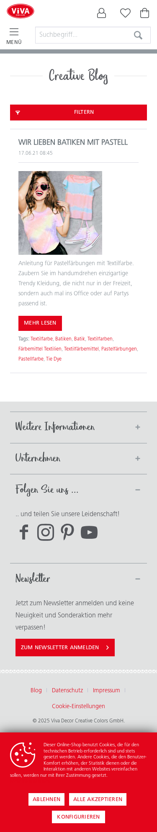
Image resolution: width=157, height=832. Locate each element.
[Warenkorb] (145, 15)
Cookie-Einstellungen (78, 707)
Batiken (63, 339)
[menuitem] (101, 15)
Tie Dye (54, 359)
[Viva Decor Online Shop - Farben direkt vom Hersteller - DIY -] (20, 21)
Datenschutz (67, 691)
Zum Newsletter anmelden (60, 647)
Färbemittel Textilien (40, 349)
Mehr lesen (40, 323)
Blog (36, 691)
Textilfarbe (42, 339)
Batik (79, 339)
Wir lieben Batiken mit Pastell (73, 143)
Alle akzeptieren (97, 799)
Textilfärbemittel (81, 349)
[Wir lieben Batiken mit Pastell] (78, 213)
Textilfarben (100, 339)
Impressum (106, 691)
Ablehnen (46, 799)
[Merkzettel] (123, 15)
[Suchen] (138, 35)
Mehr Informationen (30, 781)
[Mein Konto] (101, 15)
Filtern (84, 112)
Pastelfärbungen (119, 349)
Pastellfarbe (31, 359)
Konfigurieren (78, 817)
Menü (14, 42)
